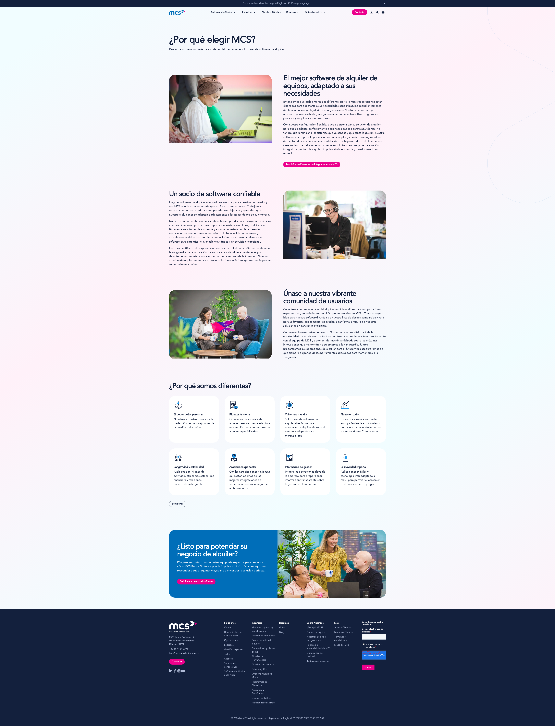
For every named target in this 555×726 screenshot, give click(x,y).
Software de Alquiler (222, 13)
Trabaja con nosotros (318, 661)
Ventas (228, 628)
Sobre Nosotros (313, 13)
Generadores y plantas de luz (263, 650)
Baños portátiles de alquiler (262, 642)
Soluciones (177, 504)
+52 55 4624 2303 (178, 649)
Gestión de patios (233, 650)
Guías (282, 628)
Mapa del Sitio (341, 645)
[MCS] (177, 12)
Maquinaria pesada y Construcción (262, 629)
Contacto (360, 12)
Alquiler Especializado (263, 703)
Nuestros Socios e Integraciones (316, 639)
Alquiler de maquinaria (263, 636)
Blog (281, 632)
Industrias (248, 13)
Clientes (228, 659)
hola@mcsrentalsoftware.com (184, 653)
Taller (227, 654)
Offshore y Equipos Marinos (262, 676)
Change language (300, 3)
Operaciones (231, 640)
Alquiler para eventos (263, 665)
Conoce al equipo (316, 632)
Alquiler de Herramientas (259, 658)
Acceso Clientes (342, 628)
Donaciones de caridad (315, 655)
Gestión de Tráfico (261, 698)
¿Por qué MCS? (315, 628)
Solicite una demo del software (196, 581)
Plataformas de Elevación (259, 684)
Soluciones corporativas (230, 665)
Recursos (292, 13)
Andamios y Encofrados (258, 692)
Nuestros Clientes (343, 632)
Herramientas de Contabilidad (233, 634)
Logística (229, 645)
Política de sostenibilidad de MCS (319, 647)
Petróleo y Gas (259, 669)
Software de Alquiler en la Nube (235, 673)
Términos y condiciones (340, 639)
